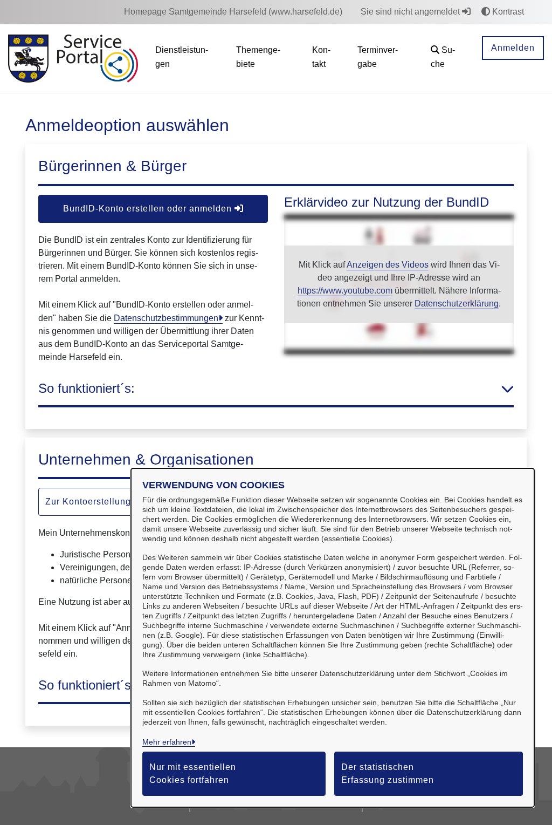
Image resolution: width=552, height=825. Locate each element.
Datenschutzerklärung (457, 303)
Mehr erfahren (166, 742)
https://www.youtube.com (345, 290)
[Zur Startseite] (28, 59)
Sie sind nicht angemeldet (411, 11)
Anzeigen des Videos (388, 264)
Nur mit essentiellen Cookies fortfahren (192, 773)
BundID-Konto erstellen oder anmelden (148, 208)
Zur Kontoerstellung (89, 501)
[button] (448, 58)
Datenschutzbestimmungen (166, 318)
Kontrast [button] (507, 11)
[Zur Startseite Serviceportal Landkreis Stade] (98, 59)
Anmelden (513, 47)
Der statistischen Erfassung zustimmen (387, 773)
